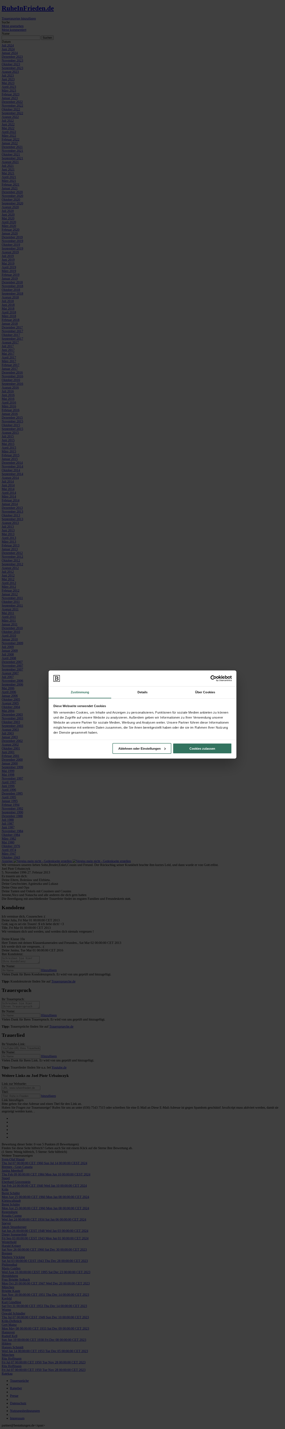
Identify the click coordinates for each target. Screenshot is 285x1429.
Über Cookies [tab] (205, 692)
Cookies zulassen (202, 748)
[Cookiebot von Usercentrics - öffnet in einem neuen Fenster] (213, 678)
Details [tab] (142, 692)
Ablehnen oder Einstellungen (139, 748)
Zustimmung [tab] (80, 692)
